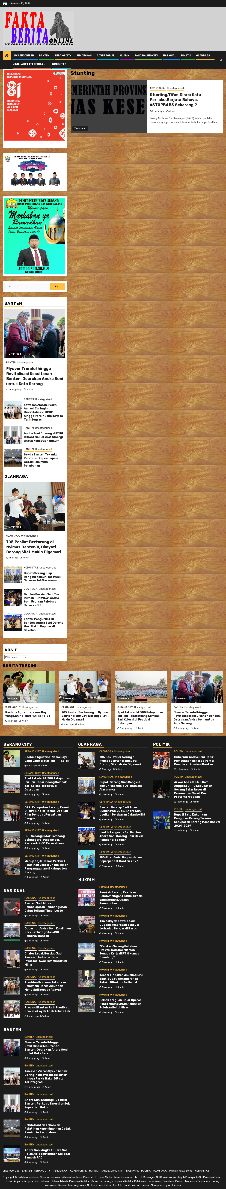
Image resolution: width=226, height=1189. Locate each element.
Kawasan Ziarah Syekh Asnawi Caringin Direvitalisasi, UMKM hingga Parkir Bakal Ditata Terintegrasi (43, 412)
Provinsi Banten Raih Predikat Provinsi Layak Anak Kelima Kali (47, 1009)
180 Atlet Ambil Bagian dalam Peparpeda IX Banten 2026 (120, 859)
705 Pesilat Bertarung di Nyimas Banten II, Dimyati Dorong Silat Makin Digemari (33, 547)
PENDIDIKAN (84, 55)
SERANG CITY (63, 55)
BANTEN (44, 55)
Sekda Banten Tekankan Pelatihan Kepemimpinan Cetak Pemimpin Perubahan (42, 460)
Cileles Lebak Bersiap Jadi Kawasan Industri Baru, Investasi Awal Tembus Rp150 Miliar (46, 959)
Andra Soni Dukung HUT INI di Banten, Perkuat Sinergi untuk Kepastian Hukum (43, 437)
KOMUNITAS (59, 64)
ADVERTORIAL (106, 55)
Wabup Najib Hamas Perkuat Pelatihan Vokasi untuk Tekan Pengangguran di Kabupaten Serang (46, 866)
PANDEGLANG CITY (146, 55)
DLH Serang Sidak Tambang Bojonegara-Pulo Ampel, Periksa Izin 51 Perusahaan (45, 839)
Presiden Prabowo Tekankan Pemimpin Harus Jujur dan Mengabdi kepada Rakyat (45, 986)
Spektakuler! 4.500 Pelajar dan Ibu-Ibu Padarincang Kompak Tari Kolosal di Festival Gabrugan (140, 718)
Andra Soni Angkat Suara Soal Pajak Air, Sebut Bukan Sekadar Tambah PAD (47, 1153)
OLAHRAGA (203, 55)
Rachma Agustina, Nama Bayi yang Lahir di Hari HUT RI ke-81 (27, 714)
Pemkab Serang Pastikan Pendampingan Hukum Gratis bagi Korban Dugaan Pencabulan (120, 898)
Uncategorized (23, 55)
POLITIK (186, 55)
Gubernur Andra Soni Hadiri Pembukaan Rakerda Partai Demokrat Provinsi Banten (194, 760)
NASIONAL (169, 55)
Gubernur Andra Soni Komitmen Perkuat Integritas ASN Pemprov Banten (48, 932)
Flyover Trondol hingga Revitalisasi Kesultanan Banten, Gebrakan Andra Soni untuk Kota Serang (34, 376)
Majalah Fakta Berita (28, 64)
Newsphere (157, 1185)
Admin (171, 111)
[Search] (221, 60)
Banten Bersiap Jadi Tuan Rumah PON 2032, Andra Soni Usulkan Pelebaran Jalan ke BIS (42, 600)
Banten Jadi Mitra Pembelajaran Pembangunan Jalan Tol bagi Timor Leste (46, 907)
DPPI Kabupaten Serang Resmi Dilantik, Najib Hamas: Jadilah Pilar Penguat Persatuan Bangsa (47, 813)
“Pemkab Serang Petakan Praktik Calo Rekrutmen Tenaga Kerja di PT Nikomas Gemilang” (119, 952)
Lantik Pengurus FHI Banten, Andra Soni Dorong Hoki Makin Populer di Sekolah (44, 624)
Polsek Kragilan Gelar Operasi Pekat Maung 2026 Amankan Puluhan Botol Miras (120, 1003)
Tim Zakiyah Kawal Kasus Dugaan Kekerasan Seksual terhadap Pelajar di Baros (119, 924)
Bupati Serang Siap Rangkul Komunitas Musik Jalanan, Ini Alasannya (42, 576)
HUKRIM (124, 55)
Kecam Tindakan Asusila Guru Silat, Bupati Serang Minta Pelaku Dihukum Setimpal (121, 978)
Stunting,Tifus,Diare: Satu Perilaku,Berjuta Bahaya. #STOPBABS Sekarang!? (175, 99)
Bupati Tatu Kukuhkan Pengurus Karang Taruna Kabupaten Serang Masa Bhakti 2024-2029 (197, 820)
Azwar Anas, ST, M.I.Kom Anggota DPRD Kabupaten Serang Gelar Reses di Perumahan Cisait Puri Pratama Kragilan (193, 789)
